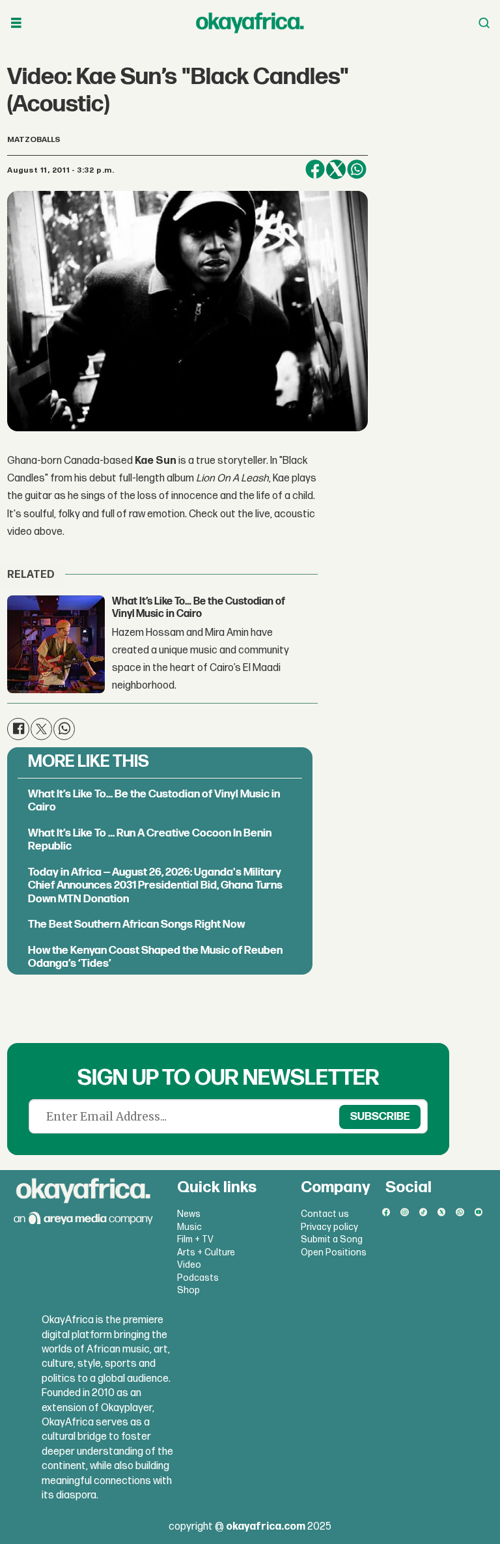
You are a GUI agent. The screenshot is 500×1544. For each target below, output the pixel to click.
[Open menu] (16, 23)
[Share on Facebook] (315, 169)
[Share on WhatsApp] (357, 169)
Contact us (325, 1214)
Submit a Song (332, 1239)
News (189, 1214)
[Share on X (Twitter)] (336, 169)
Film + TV (195, 1239)
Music (189, 1227)
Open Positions (334, 1252)
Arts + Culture (206, 1252)
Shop (188, 1290)
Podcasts (198, 1277)
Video (189, 1264)
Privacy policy (329, 1227)
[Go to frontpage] (250, 22)
